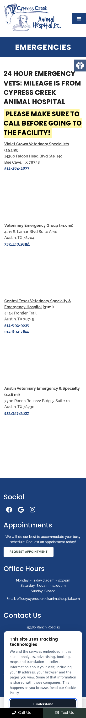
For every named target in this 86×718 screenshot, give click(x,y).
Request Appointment (29, 551)
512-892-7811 (16, 331)
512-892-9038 (17, 325)
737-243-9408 (17, 244)
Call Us (24, 712)
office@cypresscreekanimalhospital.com (48, 599)
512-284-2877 (16, 168)
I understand (43, 704)
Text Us (67, 712)
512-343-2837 (16, 413)
